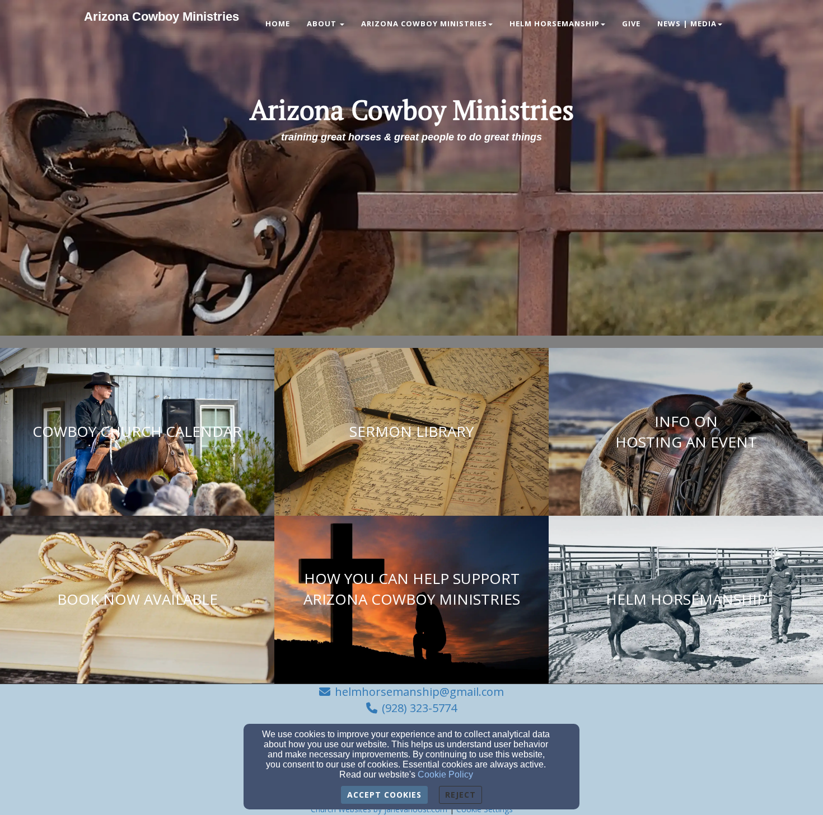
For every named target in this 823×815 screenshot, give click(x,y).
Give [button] (631, 23)
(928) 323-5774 (419, 707)
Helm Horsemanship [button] (554, 23)
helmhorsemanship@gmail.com (419, 691)
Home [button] (277, 23)
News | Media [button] (687, 23)
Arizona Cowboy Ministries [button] (424, 23)
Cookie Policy (445, 774)
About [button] (323, 23)
